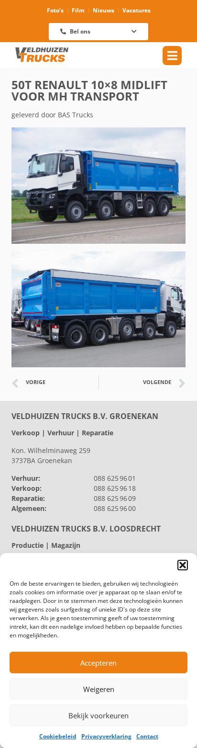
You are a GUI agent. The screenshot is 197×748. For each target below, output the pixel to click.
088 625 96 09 (115, 498)
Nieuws (103, 10)
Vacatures (136, 10)
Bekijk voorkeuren (98, 715)
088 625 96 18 (115, 488)
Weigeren (98, 689)
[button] (182, 565)
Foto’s (55, 10)
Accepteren (98, 663)
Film (78, 10)
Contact (147, 736)
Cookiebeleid (58, 736)
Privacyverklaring (106, 736)
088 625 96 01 (115, 478)
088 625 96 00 (115, 508)
